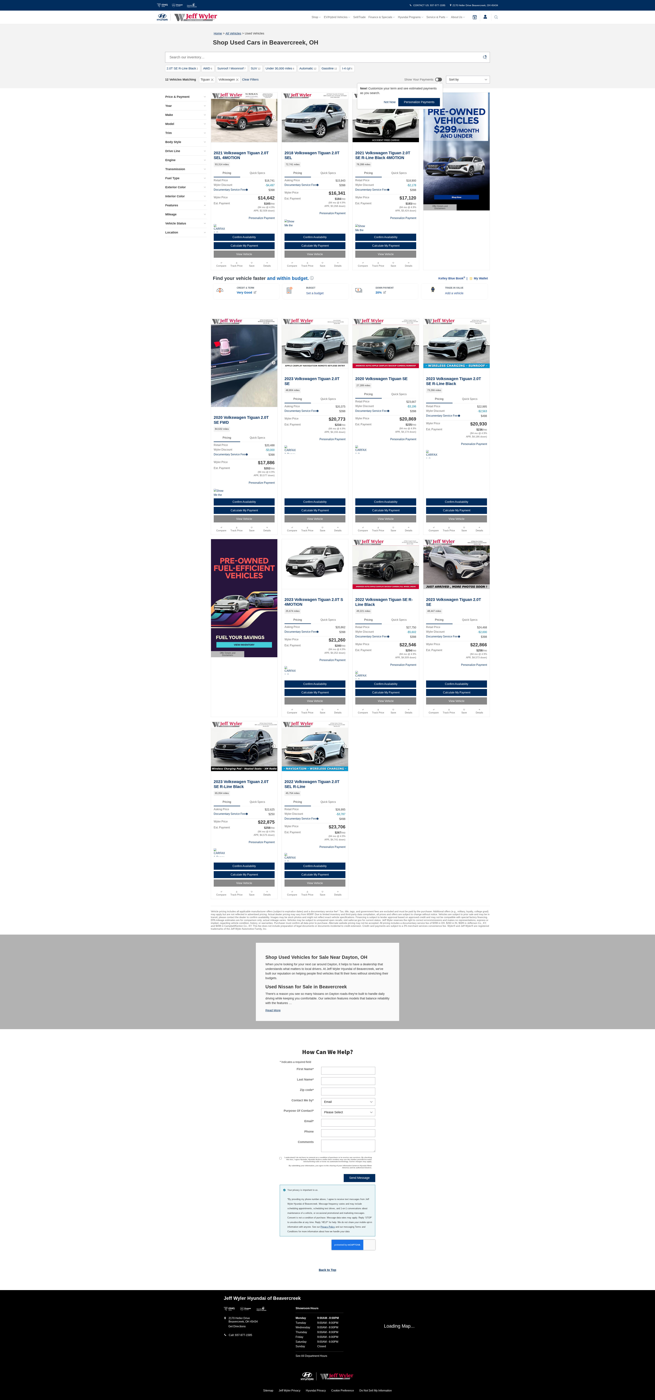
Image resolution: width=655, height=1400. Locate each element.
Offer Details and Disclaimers (439, 207)
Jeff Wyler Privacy (289, 1390)
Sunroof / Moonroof (231, 68)
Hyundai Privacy (316, 1390)
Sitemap (268, 1390)
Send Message (359, 1177)
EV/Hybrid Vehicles (335, 17)
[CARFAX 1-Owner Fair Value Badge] (220, 852)
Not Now (390, 102)
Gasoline (329, 68)
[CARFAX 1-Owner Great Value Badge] (220, 228)
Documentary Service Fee (229, 189)
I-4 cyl (347, 68)
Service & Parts (435, 17)
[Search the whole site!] (496, 17)
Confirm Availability (244, 237)
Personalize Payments (419, 102)
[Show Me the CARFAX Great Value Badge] (361, 228)
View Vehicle (244, 254)
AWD (207, 68)
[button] (244, 164)
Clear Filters (250, 79)
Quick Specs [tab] (257, 173)
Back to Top (327, 1270)
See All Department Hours (311, 1355)
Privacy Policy (328, 1227)
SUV (255, 68)
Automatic (307, 68)
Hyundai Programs (409, 17)
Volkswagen (227, 79)
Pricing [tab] (227, 173)
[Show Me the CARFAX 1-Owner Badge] (291, 223)
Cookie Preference (342, 1390)
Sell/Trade (359, 17)
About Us (456, 17)
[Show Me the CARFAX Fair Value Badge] (220, 493)
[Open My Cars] (484, 17)
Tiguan (205, 79)
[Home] (164, 17)
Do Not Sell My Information (375, 1390)
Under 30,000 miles (280, 68)
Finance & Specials (380, 17)
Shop (315, 17)
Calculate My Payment (244, 245)
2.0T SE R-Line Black (182, 68)
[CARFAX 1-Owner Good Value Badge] (361, 449)
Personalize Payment (262, 218)
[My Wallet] (474, 17)
